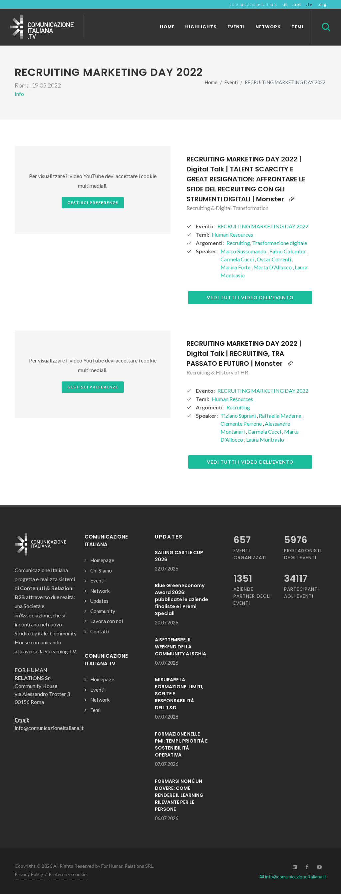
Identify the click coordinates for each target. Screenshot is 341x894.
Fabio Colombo (287, 251)
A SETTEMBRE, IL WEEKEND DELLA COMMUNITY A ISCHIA (180, 646)
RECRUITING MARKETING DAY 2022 (262, 226)
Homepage (102, 560)
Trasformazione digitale (279, 243)
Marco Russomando (243, 251)
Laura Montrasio (265, 439)
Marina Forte (235, 267)
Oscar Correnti (274, 259)
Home (211, 82)
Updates (99, 601)
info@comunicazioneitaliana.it (295, 876)
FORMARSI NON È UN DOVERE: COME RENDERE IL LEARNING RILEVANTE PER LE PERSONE (179, 795)
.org (322, 4)
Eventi (231, 82)
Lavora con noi (106, 621)
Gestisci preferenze (92, 202)
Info (19, 94)
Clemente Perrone (241, 423)
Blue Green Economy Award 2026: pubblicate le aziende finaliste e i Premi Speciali (181, 599)
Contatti (99, 631)
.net (296, 4)
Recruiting (238, 243)
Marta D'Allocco (273, 267)
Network (100, 591)
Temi (95, 710)
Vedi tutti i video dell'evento (250, 297)
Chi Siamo (101, 570)
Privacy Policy (29, 874)
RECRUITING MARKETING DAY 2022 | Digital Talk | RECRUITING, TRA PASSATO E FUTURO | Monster (243, 353)
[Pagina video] (291, 199)
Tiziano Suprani (238, 415)
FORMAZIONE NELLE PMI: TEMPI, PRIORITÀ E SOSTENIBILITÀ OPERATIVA (181, 744)
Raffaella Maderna (280, 415)
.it (285, 4)
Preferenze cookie (68, 874)
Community (102, 611)
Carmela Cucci (237, 259)
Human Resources (232, 234)
